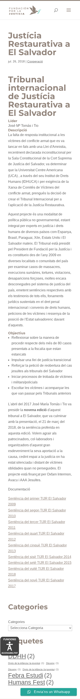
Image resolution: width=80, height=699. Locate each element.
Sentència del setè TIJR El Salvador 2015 (39, 562)
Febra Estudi (30, 675)
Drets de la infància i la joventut (26, 663)
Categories (16, 622)
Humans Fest (31, 682)
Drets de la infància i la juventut (41, 669)
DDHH (21, 656)
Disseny (52, 663)
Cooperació (35, 61)
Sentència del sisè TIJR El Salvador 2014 (39, 557)
